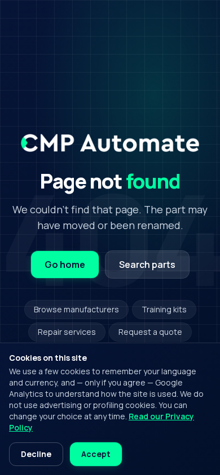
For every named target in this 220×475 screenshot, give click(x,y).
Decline (36, 454)
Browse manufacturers (76, 309)
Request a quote (150, 331)
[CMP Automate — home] (110, 143)
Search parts (147, 264)
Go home (65, 264)
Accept (96, 454)
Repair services (67, 331)
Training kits (164, 309)
